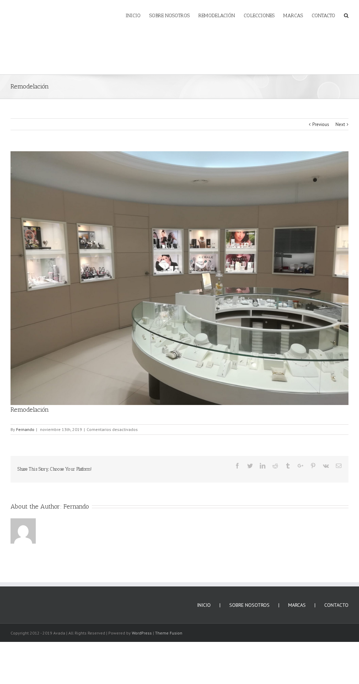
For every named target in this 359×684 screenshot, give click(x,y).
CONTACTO (336, 600)
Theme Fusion (168, 627)
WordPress (142, 627)
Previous (320, 119)
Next (340, 119)
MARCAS (297, 600)
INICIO (204, 600)
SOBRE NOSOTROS (249, 600)
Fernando (25, 424)
